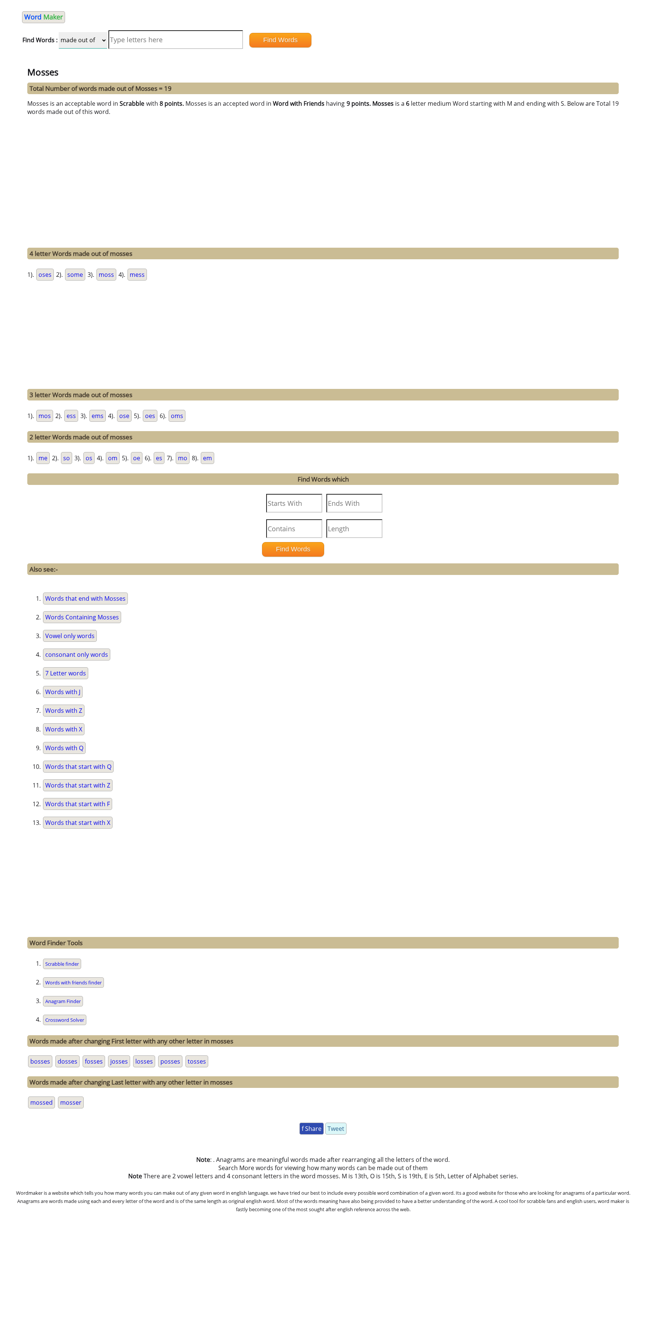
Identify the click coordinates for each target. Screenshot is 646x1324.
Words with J (62, 692)
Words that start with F (77, 804)
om (112, 458)
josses (119, 1061)
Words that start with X (77, 823)
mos (45, 416)
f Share (312, 1129)
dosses (67, 1061)
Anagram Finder (63, 1001)
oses (45, 274)
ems (98, 416)
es (159, 458)
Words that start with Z (77, 785)
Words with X (63, 729)
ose (124, 416)
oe (136, 458)
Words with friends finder (73, 982)
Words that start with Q (78, 766)
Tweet (335, 1129)
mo (182, 458)
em (207, 458)
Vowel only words (70, 636)
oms (177, 416)
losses (144, 1061)
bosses (40, 1061)
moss (106, 274)
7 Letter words (65, 673)
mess (137, 274)
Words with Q (64, 748)
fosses (94, 1061)
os (89, 458)
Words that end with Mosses (85, 598)
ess (71, 416)
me (43, 458)
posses (170, 1061)
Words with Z (63, 710)
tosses (197, 1061)
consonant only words (76, 654)
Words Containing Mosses (82, 617)
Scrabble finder (62, 963)
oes (150, 416)
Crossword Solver (64, 1020)
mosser (70, 1102)
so (66, 458)
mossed (41, 1102)
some (75, 274)
